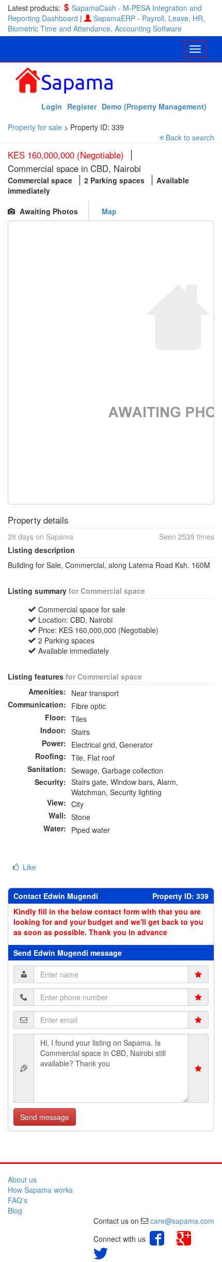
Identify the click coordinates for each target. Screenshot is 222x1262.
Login (51, 106)
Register (82, 106)
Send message (44, 1117)
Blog (15, 1210)
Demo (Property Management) (154, 106)
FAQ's (17, 1200)
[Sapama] (64, 79)
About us (22, 1179)
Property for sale (35, 127)
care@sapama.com (182, 1221)
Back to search (190, 137)
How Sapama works (40, 1190)
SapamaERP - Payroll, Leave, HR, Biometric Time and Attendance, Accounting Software (106, 23)
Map (109, 211)
